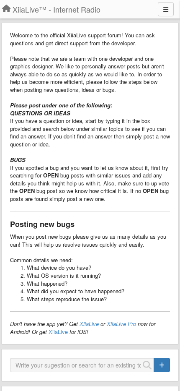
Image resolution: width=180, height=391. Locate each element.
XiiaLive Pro (121, 324)
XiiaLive (89, 324)
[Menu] (166, 9)
